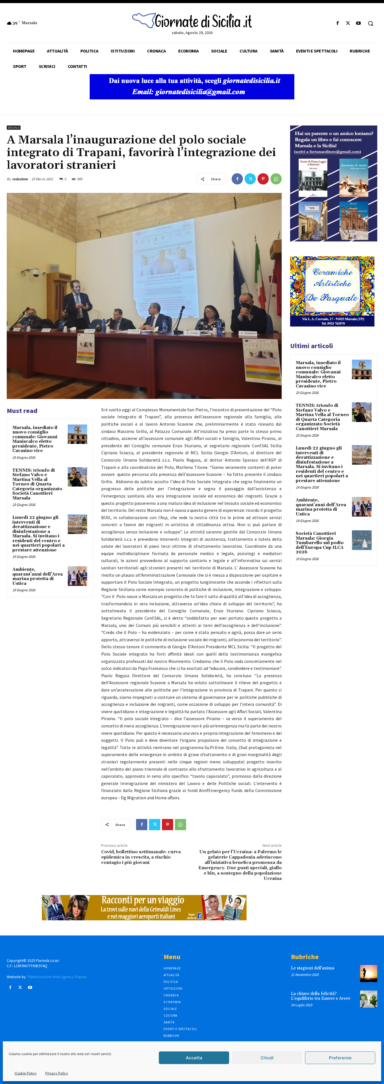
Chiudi (267, 1057)
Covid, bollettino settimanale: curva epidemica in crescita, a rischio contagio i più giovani (141, 857)
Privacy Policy (56, 1073)
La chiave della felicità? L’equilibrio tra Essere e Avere (320, 996)
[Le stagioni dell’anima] (368, 973)
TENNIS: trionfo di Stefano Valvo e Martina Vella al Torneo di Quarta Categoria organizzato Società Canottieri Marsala (37, 484)
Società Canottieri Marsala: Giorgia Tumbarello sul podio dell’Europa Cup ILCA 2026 (320, 543)
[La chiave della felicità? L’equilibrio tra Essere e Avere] (368, 999)
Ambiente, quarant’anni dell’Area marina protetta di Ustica (37, 576)
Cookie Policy (26, 1073)
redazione (20, 179)
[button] (370, 23)
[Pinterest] (263, 178)
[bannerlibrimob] (333, 240)
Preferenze (340, 1057)
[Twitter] (348, 23)
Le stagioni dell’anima (312, 968)
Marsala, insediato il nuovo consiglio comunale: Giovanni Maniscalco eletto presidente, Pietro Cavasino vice (34, 439)
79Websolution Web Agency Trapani (57, 976)
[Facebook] (337, 23)
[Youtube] (358, 23)
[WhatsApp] (276, 178)
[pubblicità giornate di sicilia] (192, 97)
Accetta (194, 1057)
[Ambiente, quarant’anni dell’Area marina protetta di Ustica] (77, 576)
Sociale (13, 127)
